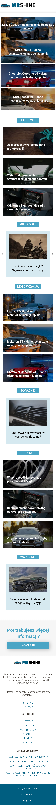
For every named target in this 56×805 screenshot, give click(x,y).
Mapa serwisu (28, 794)
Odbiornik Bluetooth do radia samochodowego (26, 207)
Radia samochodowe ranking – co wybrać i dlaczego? (27, 509)
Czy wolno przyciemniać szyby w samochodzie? (27, 540)
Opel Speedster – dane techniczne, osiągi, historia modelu (28, 98)
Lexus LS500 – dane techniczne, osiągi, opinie (28, 26)
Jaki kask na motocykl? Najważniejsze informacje (28, 268)
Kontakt (28, 707)
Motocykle (28, 224)
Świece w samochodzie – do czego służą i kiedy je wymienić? (28, 601)
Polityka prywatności (28, 788)
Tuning (28, 453)
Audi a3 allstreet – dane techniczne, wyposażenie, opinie (28, 774)
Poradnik (28, 390)
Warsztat (28, 557)
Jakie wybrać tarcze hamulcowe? (28, 757)
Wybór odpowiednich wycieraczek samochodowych (27, 177)
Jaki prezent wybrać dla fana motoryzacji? (26, 146)
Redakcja (28, 703)
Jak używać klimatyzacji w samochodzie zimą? (28, 434)
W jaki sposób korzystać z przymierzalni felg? (24, 479)
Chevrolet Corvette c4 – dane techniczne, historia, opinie (28, 75)
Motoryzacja (28, 286)
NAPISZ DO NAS (28, 645)
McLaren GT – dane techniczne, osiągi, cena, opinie (27, 51)
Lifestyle (28, 120)
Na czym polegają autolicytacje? (28, 761)
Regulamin (28, 800)
